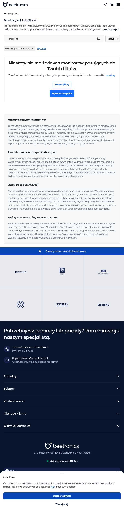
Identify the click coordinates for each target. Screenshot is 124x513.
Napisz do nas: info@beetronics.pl (30, 358)
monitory (110, 75)
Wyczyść (42, 48)
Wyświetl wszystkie (62, 93)
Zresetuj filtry (62, 84)
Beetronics (51, 444)
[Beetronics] (15, 4)
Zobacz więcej (111, 29)
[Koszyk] (112, 4)
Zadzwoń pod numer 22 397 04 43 (30, 347)
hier (53, 487)
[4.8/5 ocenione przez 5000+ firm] (47, 461)
